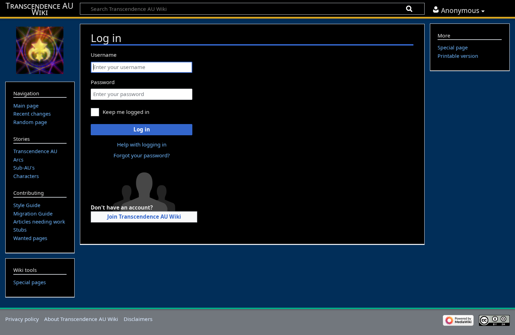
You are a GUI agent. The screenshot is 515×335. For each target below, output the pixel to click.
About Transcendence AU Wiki (81, 318)
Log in (141, 129)
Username (104, 54)
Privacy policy (22, 318)
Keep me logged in (126, 111)
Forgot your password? (142, 155)
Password (103, 82)
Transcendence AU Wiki (40, 9)
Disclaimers (138, 318)
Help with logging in (141, 144)
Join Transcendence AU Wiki (144, 216)
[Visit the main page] (40, 49)
